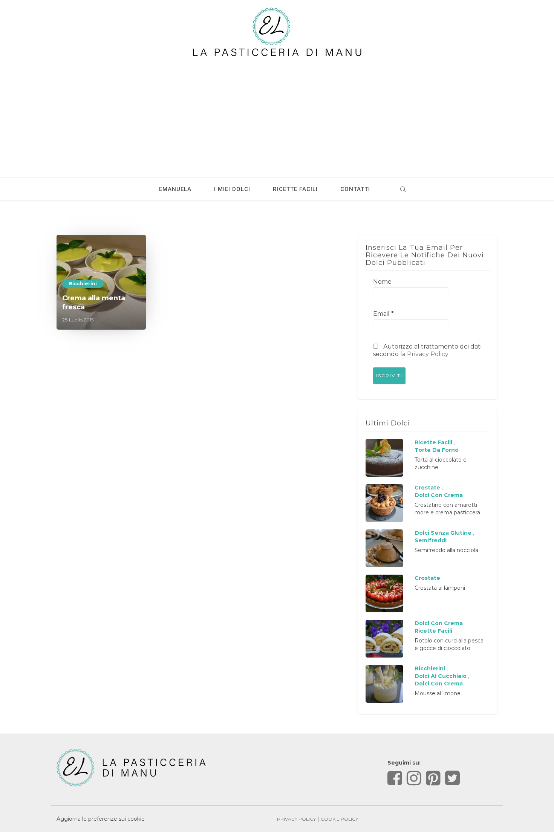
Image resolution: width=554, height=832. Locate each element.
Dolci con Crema (439, 495)
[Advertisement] (277, 113)
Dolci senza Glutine (443, 532)
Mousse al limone (438, 693)
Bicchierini (83, 283)
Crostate (427, 487)
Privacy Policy (427, 354)
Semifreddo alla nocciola (446, 550)
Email (383, 313)
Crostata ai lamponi (440, 587)
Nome (382, 281)
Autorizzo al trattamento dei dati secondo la (427, 350)
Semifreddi (431, 540)
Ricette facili (295, 189)
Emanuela (175, 189)
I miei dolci (232, 189)
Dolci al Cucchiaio (441, 676)
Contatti (355, 189)
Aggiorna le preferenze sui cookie (101, 818)
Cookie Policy (339, 819)
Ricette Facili (433, 442)
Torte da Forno (437, 450)
